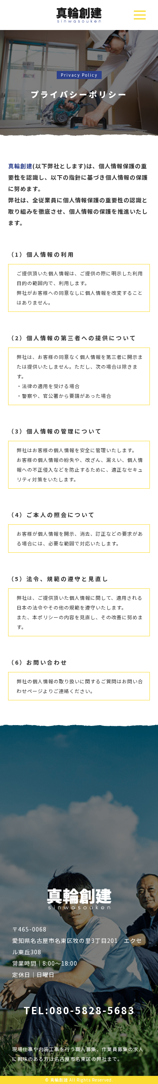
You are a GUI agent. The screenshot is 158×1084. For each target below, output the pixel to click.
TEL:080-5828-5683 (79, 1010)
